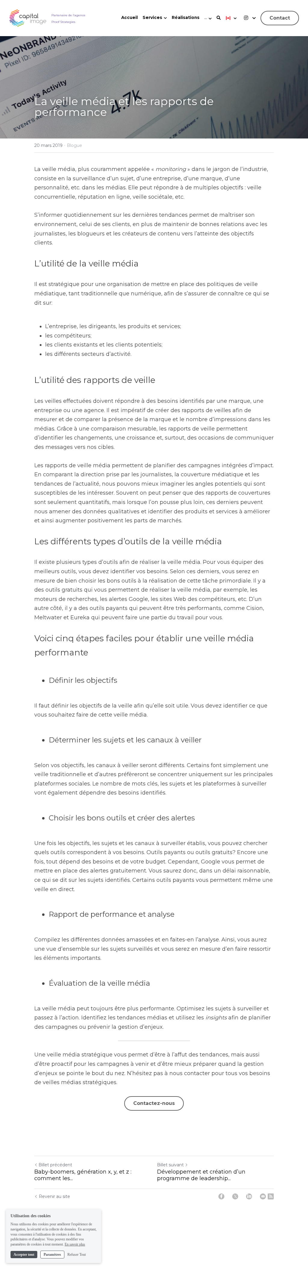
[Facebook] (221, 1196)
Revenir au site (54, 1196)
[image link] (28, 17)
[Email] (263, 1196)
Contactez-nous (154, 1103)
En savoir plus (75, 1244)
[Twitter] (235, 1196)
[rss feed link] (271, 1196)
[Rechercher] (219, 18)
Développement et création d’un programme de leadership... (201, 1175)
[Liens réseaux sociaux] (246, 17)
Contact (280, 18)
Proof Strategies (63, 21)
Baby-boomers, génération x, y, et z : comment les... (82, 1175)
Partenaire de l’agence (68, 15)
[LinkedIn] (249, 1196)
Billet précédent (55, 1165)
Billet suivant (170, 1165)
